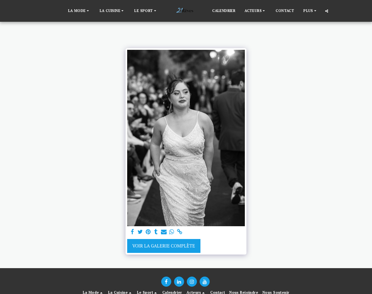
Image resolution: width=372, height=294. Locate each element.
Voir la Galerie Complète (163, 246)
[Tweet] (140, 232)
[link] (179, 232)
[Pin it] (148, 232)
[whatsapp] (172, 232)
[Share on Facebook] (132, 232)
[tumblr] (156, 232)
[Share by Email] (164, 232)
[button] (79, 11)
